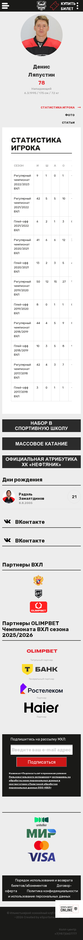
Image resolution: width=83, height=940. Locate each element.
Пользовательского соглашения (29, 777)
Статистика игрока (58, 107)
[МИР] (41, 833)
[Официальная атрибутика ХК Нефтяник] (41, 461)
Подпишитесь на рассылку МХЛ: (38, 739)
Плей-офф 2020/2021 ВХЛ (21, 267)
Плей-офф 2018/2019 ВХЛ (21, 350)
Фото (70, 115)
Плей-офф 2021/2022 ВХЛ (21, 226)
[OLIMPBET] (38, 607)
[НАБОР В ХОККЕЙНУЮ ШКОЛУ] (41, 425)
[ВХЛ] (38, 593)
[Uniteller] (42, 822)
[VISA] (41, 857)
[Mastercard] (41, 845)
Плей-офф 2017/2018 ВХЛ (21, 392)
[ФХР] (38, 580)
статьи (68, 122)
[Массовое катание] (41, 443)
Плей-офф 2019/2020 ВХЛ (21, 309)
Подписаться (42, 762)
